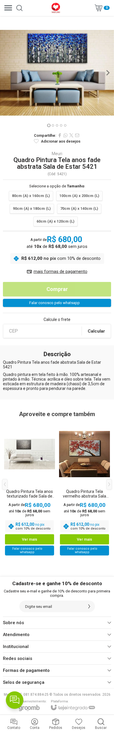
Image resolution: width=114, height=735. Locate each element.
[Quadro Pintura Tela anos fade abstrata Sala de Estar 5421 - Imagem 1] (57, 72)
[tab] (48, 125)
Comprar (57, 289)
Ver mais (29, 539)
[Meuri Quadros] (55, 7)
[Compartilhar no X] (71, 135)
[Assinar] (89, 606)
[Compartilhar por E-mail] (77, 135)
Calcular (96, 331)
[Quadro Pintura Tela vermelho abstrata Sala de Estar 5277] (84, 488)
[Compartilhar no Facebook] (60, 135)
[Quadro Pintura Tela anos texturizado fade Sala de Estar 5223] (29, 488)
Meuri (57, 154)
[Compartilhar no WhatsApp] (65, 135)
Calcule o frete (57, 319)
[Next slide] (107, 73)
